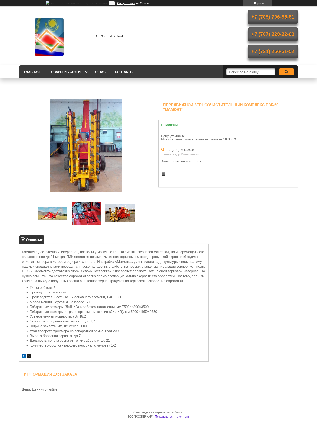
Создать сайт (126, 3)
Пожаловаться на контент (172, 416)
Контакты (124, 72)
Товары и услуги (65, 72)
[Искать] (286, 71)
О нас (100, 72)
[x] (29, 356)
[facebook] (24, 356)
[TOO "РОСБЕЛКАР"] (49, 36)
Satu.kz (179, 412)
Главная (32, 72)
